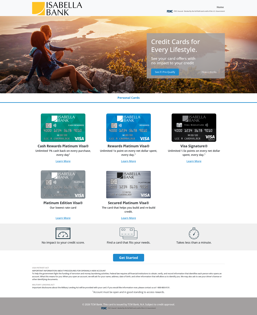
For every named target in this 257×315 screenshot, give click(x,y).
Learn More (63, 161)
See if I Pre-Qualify (165, 72)
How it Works (209, 72)
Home (220, 7)
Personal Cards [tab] (128, 98)
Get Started (128, 257)
